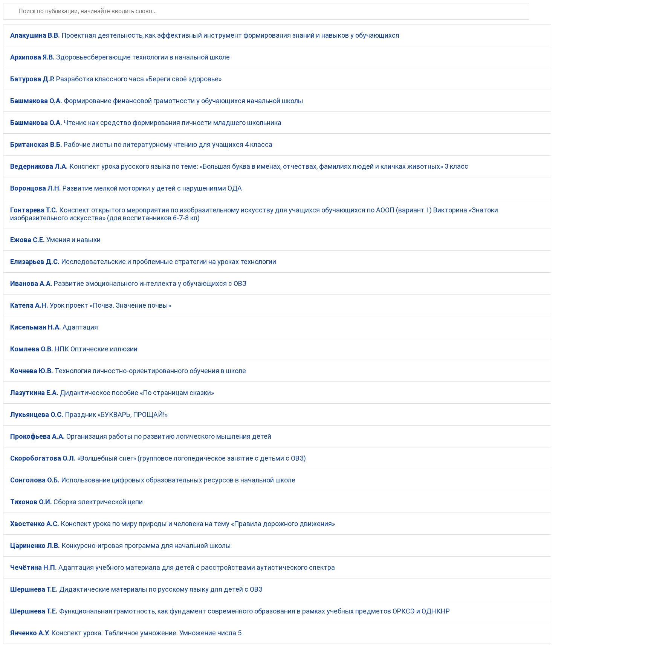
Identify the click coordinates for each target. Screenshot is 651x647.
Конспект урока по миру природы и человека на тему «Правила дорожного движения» (172, 524)
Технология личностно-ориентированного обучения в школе (128, 371)
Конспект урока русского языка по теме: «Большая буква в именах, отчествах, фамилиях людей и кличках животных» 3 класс (239, 166)
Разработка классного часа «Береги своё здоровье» (116, 79)
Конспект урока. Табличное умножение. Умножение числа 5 (125, 633)
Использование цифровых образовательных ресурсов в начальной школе (152, 480)
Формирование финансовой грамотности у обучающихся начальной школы (156, 101)
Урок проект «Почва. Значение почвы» (90, 305)
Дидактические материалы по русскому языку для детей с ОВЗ (136, 589)
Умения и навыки (55, 240)
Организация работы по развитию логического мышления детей (140, 436)
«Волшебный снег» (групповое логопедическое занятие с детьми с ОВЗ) (158, 458)
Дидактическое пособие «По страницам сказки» (112, 393)
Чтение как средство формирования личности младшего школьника (145, 123)
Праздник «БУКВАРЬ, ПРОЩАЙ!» (89, 414)
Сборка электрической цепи (76, 502)
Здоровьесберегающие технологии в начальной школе (120, 57)
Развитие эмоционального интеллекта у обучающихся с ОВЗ (128, 283)
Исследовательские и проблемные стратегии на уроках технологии (143, 262)
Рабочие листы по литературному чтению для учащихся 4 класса (141, 144)
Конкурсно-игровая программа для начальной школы (120, 545)
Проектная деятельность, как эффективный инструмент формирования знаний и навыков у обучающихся (204, 35)
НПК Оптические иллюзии (74, 349)
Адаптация (54, 327)
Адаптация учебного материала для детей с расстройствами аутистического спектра (172, 567)
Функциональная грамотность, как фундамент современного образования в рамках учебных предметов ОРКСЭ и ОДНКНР (230, 611)
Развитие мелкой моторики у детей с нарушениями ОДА (126, 188)
